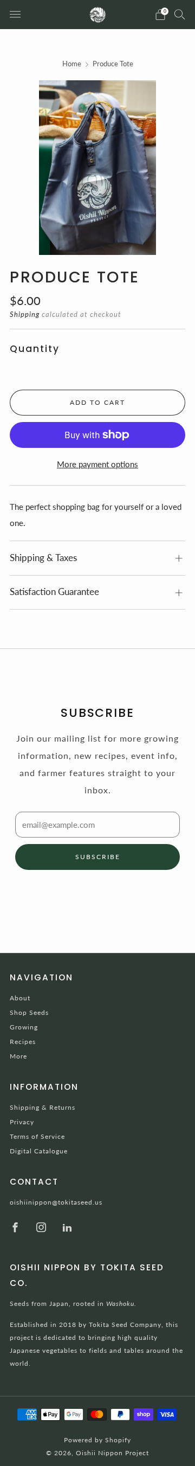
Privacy (22, 1122)
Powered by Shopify (97, 1440)
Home (71, 63)
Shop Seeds (29, 1012)
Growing (24, 1027)
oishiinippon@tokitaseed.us (56, 1202)
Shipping (25, 314)
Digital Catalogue (39, 1151)
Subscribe (97, 857)
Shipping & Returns (42, 1107)
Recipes (23, 1042)
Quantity (35, 348)
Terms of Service (37, 1136)
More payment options (97, 464)
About (20, 998)
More (18, 1056)
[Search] (179, 14)
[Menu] (15, 14)
